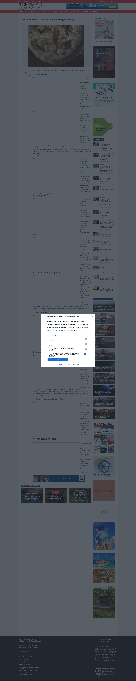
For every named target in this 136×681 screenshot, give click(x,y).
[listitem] (68, 336)
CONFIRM (57, 359)
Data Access (68, 364)
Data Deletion (60, 364)
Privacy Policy (76, 364)
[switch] (85, 339)
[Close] (92, 316)
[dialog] (68, 340)
